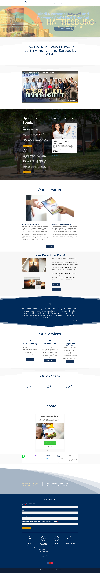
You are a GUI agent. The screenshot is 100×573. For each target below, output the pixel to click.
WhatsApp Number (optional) (29, 516)
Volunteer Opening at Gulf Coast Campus (62, 142)
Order (43, 3)
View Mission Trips (50, 360)
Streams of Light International (49, 569)
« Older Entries (55, 155)
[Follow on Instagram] (52, 563)
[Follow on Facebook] (48, 563)
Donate (65, 3)
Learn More (27, 172)
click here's (71, 25)
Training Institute (72, 3)
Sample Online (56, 289)
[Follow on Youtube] (50, 563)
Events (48, 3)
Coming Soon (27, 146)
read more (55, 151)
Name (24, 504)
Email (24, 510)
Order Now (50, 246)
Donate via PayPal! (49, 458)
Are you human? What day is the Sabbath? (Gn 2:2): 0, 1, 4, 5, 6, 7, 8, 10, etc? (40, 521)
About (38, 3)
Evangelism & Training (57, 3)
